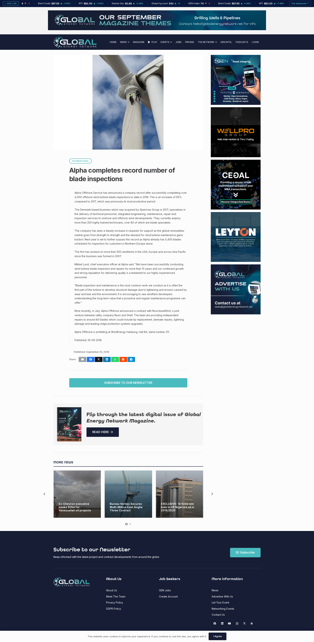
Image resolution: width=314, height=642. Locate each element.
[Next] (212, 494)
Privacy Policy (114, 602)
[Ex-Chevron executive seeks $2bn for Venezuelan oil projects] (77, 494)
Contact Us (218, 614)
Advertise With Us (222, 596)
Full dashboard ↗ (300, 3)
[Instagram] (237, 623)
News (215, 590)
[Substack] (252, 623)
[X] (244, 623)
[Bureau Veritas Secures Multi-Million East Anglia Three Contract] (128, 494)
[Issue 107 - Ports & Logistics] (69, 424)
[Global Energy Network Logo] (75, 42)
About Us (111, 590)
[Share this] (90, 359)
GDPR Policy (113, 608)
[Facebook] (215, 623)
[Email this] (82, 359)
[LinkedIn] (222, 623)
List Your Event (220, 602)
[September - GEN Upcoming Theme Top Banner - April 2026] (157, 29)
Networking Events (223, 608)
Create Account (168, 596)
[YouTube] (229, 623)
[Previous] (44, 494)
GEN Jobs (165, 590)
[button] (128, 42)
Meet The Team (115, 596)
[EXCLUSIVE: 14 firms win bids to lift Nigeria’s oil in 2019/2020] (179, 494)
